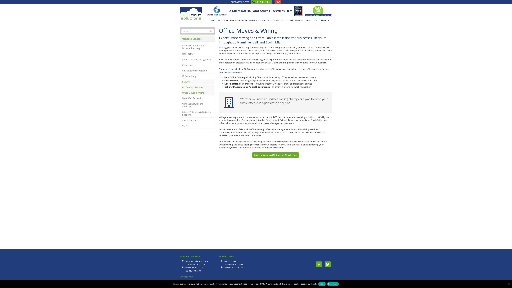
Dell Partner (188, 53)
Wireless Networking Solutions (192, 105)
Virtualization (189, 120)
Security (186, 81)
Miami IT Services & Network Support (196, 113)
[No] (508, 284)
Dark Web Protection (192, 98)
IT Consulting (189, 76)
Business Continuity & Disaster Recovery (193, 47)
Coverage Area (186, 276)
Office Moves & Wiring (193, 92)
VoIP (184, 126)
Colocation (187, 65)
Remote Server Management (196, 59)
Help (278, 2)
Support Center (240, 2)
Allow (322, 284)
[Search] (211, 31)
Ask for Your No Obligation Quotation (275, 155)
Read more (332, 284)
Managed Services (192, 38)
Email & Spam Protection (194, 70)
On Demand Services (192, 87)
